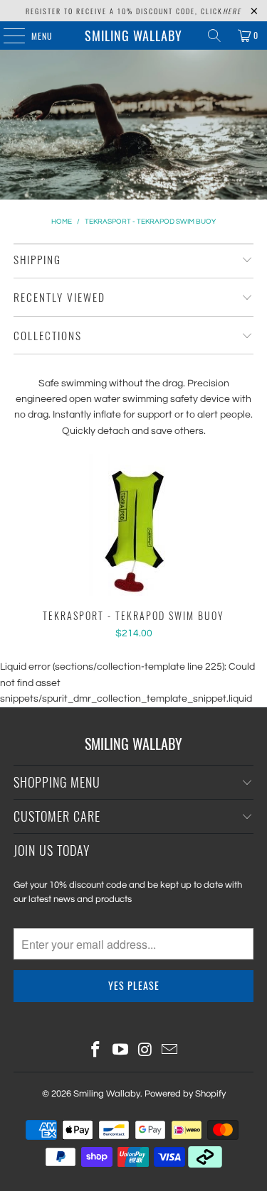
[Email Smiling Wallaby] (170, 1051)
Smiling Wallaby (133, 35)
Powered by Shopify (185, 1094)
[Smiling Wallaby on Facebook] (96, 1051)
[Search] (214, 35)
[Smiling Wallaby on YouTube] (120, 1051)
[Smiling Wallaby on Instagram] (145, 1051)
